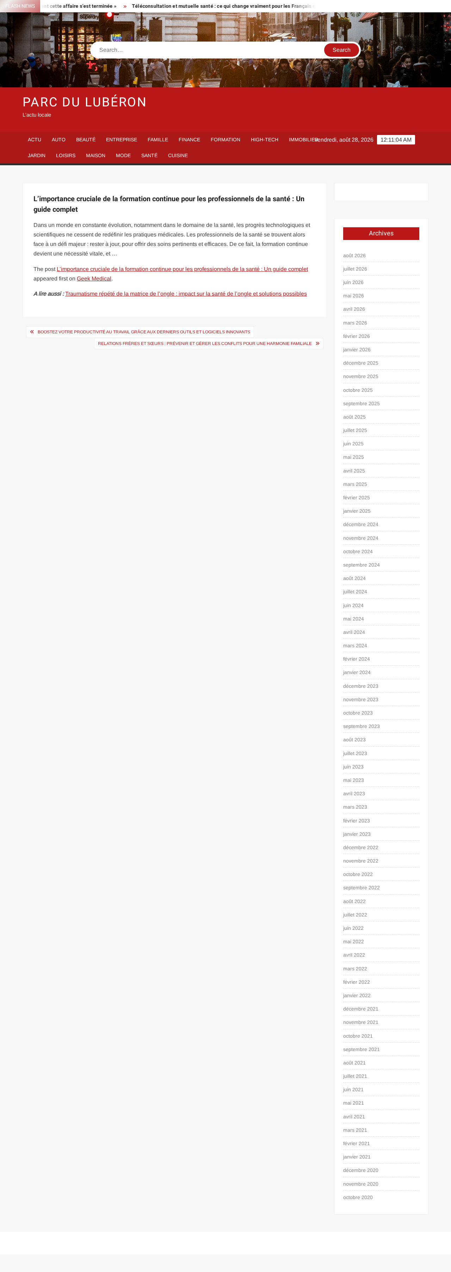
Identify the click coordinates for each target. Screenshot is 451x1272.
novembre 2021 (360, 1022)
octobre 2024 (358, 551)
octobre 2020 (358, 1197)
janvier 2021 (357, 1157)
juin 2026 (353, 282)
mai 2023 (353, 780)
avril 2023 (354, 793)
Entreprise (121, 139)
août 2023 (354, 739)
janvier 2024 (357, 672)
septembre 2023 (361, 726)
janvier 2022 (357, 995)
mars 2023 (355, 807)
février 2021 (356, 1143)
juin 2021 (353, 1089)
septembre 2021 (361, 1049)
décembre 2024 (360, 524)
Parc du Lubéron (85, 102)
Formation (225, 139)
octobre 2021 (358, 1036)
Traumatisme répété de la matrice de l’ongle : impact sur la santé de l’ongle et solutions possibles (186, 294)
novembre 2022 (360, 861)
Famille (158, 139)
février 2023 (356, 820)
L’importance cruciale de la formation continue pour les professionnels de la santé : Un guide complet (182, 269)
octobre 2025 (358, 390)
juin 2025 (353, 443)
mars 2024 (355, 645)
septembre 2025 (361, 403)
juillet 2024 (355, 591)
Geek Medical (94, 279)
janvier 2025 (357, 511)
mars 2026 (355, 323)
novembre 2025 (360, 376)
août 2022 (354, 901)
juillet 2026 (355, 269)
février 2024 (356, 659)
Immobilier (303, 139)
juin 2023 (353, 767)
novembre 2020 (360, 1184)
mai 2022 (353, 941)
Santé (149, 155)
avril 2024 (354, 632)
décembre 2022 (360, 847)
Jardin (36, 155)
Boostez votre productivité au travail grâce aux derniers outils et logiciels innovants (144, 331)
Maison (95, 155)
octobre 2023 (358, 713)
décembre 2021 (360, 1009)
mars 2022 (355, 968)
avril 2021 (354, 1116)
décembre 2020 (360, 1170)
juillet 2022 (355, 915)
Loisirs (65, 155)
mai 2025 (353, 457)
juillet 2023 (355, 753)
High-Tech (264, 139)
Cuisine (178, 155)
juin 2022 (353, 928)
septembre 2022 (361, 887)
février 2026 (356, 336)
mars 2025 (355, 484)
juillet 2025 (355, 430)
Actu (34, 139)
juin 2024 (353, 605)
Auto (59, 139)
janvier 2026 (357, 349)
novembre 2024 (360, 538)
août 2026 (354, 255)
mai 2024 (353, 619)
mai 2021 (353, 1103)
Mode (123, 155)
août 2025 (354, 417)
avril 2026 (354, 309)
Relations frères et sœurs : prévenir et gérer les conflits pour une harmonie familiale (205, 343)
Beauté (85, 139)
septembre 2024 (361, 565)
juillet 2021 (355, 1076)
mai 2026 (353, 295)
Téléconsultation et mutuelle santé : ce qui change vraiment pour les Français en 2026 (210, 6)
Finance (189, 139)
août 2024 (354, 578)
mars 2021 (355, 1130)
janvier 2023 (357, 834)
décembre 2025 (360, 363)
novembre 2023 (360, 699)
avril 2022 (354, 955)
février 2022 (356, 982)
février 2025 (356, 497)
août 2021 (354, 1063)
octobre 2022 (358, 874)
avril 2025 (354, 471)
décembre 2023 (360, 686)
